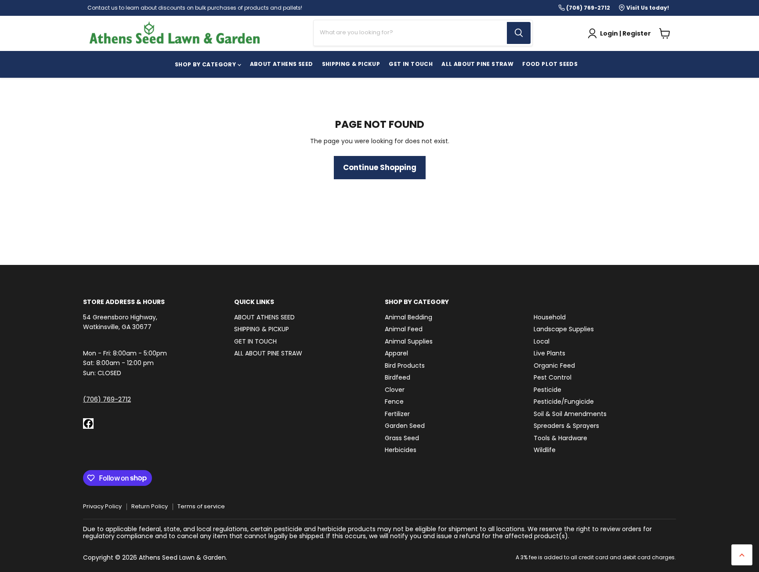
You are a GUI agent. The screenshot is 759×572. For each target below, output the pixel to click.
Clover (395, 389)
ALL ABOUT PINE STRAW (268, 353)
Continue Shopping (379, 167)
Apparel (396, 353)
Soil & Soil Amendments (570, 413)
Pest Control (552, 377)
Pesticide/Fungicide (564, 401)
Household (550, 317)
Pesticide (547, 389)
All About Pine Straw (477, 64)
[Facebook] (88, 423)
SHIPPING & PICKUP (351, 64)
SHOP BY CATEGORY (206, 64)
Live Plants (549, 353)
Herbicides (400, 449)
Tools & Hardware (560, 438)
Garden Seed (405, 425)
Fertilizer (397, 413)
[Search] (519, 33)
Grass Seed (402, 438)
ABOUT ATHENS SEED (281, 64)
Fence (394, 401)
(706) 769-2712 (107, 399)
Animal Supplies (409, 341)
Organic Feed (554, 365)
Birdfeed (397, 377)
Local (541, 341)
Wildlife (545, 449)
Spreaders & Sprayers (566, 425)
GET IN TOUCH (411, 64)
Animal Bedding (408, 317)
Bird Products (405, 365)
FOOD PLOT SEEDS (550, 64)
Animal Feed (404, 329)
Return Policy (149, 506)
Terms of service (201, 506)
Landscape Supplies (564, 329)
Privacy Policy (102, 506)
